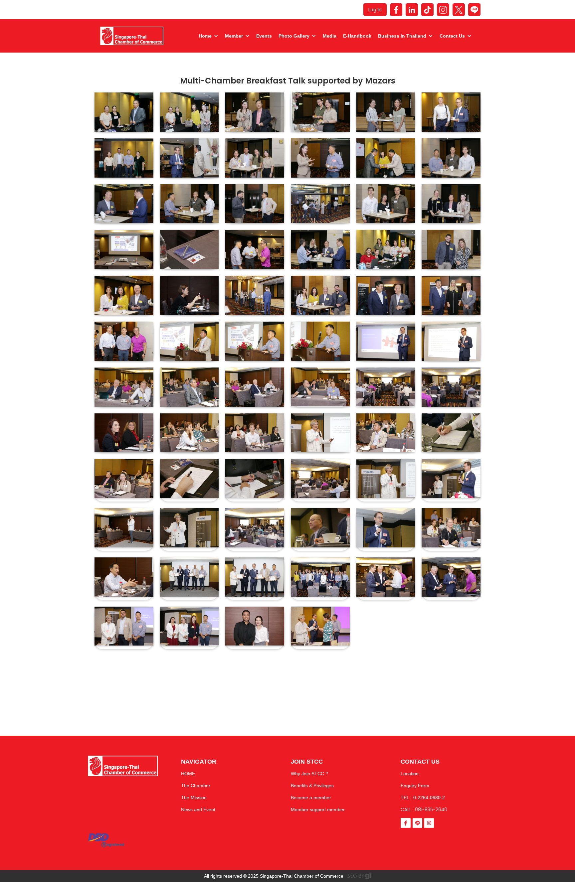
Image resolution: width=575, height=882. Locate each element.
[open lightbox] (124, 112)
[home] (131, 36)
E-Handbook (357, 36)
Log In (375, 9)
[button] (207, 36)
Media (329, 36)
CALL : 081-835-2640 (424, 809)
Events (264, 36)
